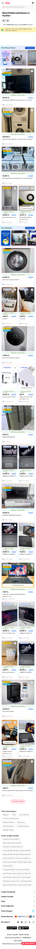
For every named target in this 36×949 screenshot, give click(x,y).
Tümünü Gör (30, 48)
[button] (3, 3)
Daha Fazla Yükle (18, 801)
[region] (18, 58)
